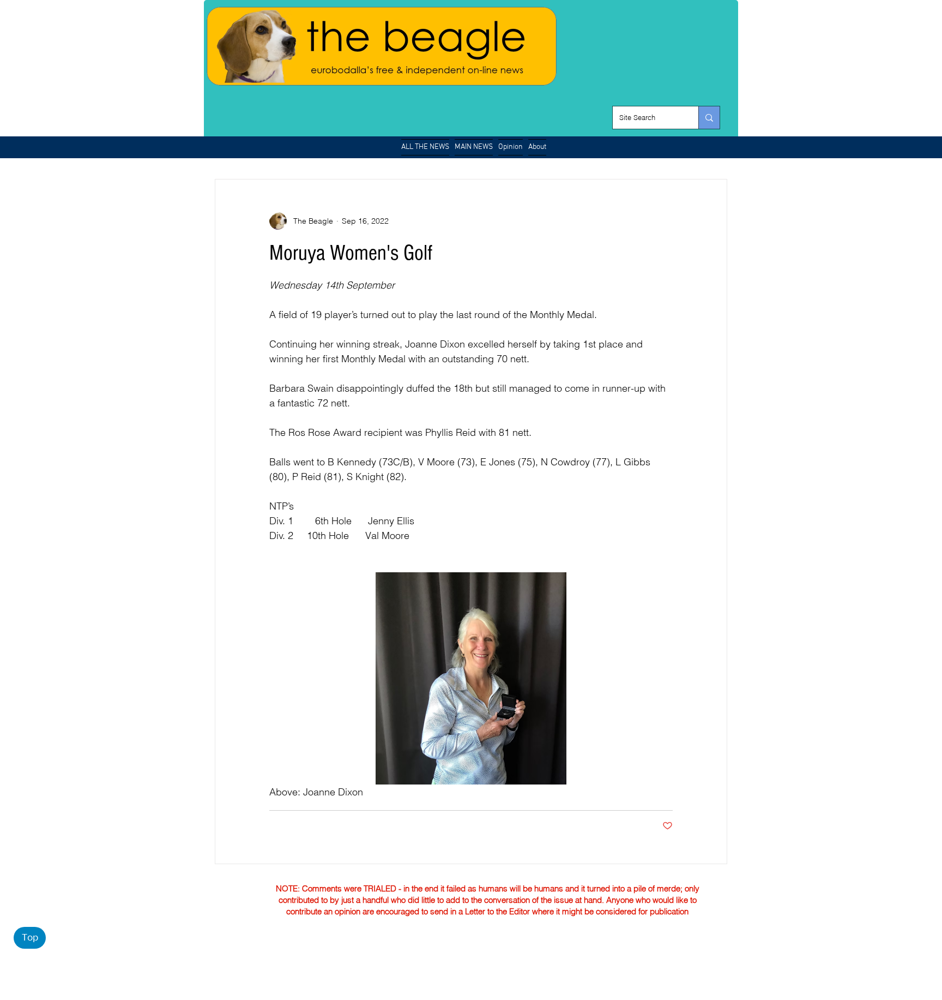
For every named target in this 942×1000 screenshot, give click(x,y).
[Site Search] (709, 117)
